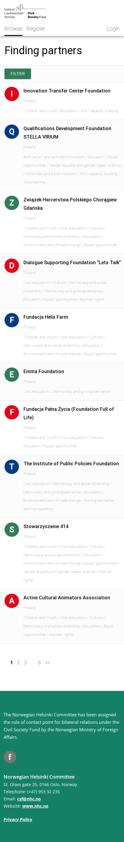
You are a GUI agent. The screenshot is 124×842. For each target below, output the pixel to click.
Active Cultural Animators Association (66, 598)
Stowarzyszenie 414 (45, 526)
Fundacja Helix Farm (45, 317)
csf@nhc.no (29, 799)
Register (35, 28)
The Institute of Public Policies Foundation (71, 463)
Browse (13, 28)
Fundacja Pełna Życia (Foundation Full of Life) (68, 413)
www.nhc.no (35, 806)
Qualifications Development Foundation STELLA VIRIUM (67, 133)
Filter (18, 74)
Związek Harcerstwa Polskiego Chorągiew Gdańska (70, 204)
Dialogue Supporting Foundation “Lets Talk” (72, 262)
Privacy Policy (18, 819)
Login (113, 28)
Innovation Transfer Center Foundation (66, 91)
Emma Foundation (43, 371)
